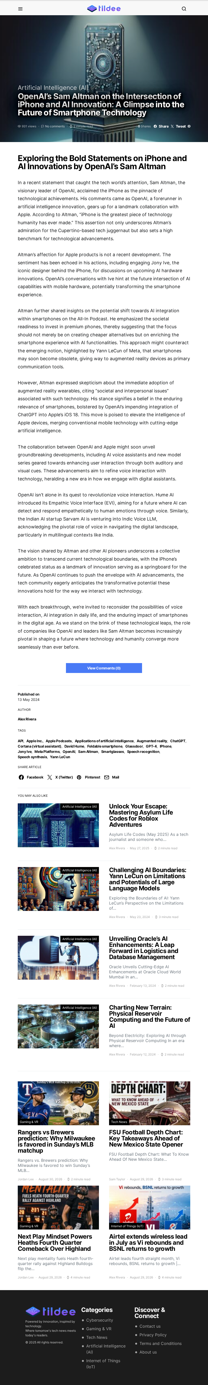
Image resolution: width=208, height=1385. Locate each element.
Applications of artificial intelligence (104, 741)
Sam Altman (88, 751)
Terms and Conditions (161, 1343)
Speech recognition (143, 751)
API (20, 741)
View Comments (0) (104, 668)
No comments (55, 126)
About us (148, 1352)
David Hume (74, 746)
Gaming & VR (29, 1122)
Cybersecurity (99, 1320)
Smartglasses (112, 751)
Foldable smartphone (104, 746)
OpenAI (69, 751)
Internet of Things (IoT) (127, 1226)
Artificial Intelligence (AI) (53, 87)
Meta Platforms (47, 751)
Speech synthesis (32, 757)
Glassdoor (134, 746)
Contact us (150, 1326)
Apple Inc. (34, 741)
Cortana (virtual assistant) (39, 746)
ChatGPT (177, 741)
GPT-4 (151, 746)
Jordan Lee (26, 1179)
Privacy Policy (153, 1334)
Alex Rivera (27, 719)
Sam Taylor (117, 1179)
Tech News (119, 1122)
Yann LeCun (60, 757)
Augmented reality (152, 741)
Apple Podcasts (59, 741)
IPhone (165, 746)
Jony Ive (24, 751)
